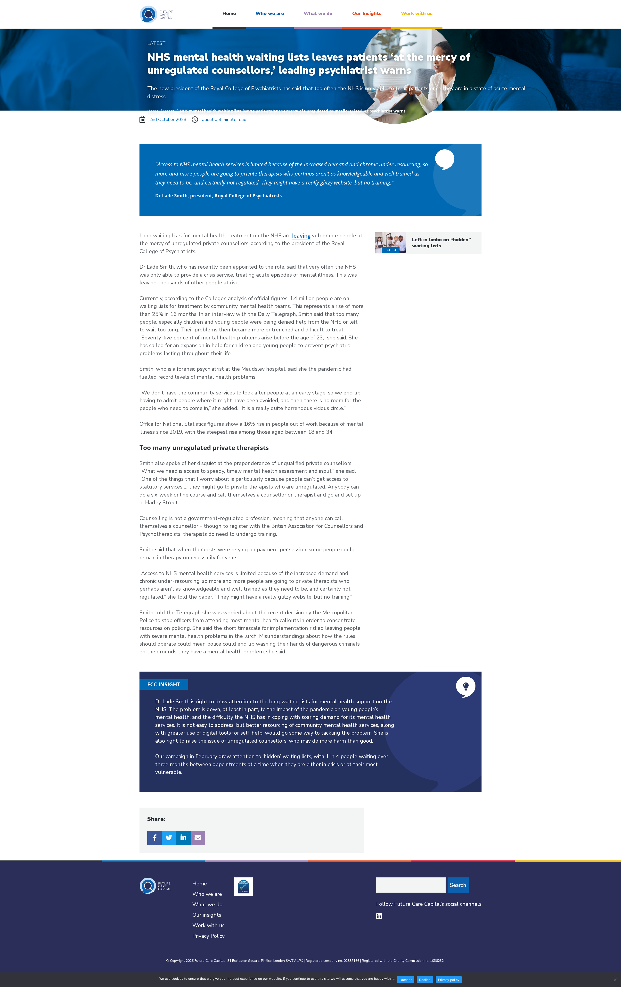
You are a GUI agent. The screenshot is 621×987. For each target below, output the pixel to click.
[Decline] (615, 979)
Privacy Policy (208, 936)
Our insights (206, 915)
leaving (301, 235)
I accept (406, 980)
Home (229, 13)
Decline (425, 980)
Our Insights (366, 13)
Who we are (269, 13)
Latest (168, 111)
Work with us (417, 13)
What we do (318, 13)
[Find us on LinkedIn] (379, 916)
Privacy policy (448, 980)
